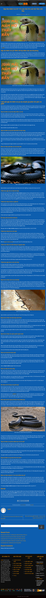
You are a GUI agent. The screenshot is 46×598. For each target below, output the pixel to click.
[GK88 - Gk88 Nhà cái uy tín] (23, 3)
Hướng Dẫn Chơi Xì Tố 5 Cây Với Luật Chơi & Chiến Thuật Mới (13, 538)
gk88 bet (14, 393)
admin (28, 14)
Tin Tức (21, 504)
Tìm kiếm (2, 523)
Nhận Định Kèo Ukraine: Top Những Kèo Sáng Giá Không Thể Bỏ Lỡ (14, 534)
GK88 (2, 560)
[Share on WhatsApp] (18, 501)
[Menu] (1, 3)
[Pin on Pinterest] (26, 501)
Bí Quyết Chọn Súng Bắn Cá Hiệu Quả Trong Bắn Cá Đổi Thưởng (13, 540)
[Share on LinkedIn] (28, 501)
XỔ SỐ (24, 504)
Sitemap (15, 575)
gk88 (3, 47)
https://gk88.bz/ (39, 578)
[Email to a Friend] (24, 501)
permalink (31, 504)
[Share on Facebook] (20, 501)
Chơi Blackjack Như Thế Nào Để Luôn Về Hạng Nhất (11, 542)
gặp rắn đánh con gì (8, 241)
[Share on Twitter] (22, 501)
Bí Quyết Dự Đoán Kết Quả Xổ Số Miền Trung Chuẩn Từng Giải (13, 536)
